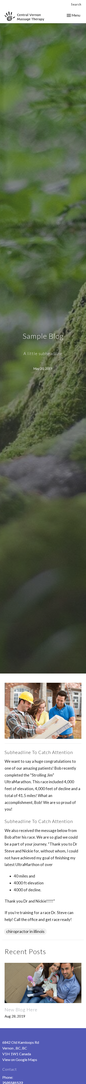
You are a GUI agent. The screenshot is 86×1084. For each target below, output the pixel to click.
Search (76, 4)
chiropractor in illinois (25, 931)
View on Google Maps (19, 1059)
